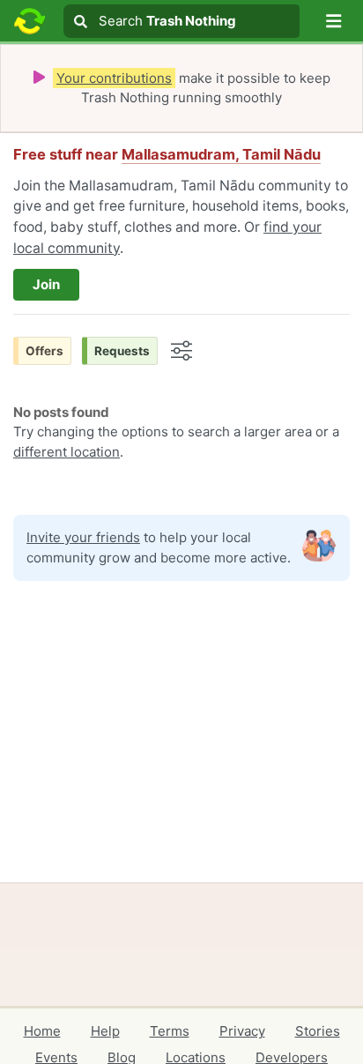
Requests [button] (122, 351)
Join (46, 284)
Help (105, 1031)
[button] (334, 21)
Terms (169, 1031)
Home (42, 1031)
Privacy (242, 1031)
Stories (317, 1031)
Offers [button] (44, 351)
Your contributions (114, 78)
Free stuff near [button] (167, 154)
